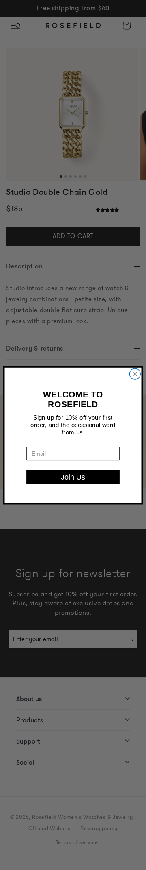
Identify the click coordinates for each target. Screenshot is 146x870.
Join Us (73, 476)
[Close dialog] (134, 373)
